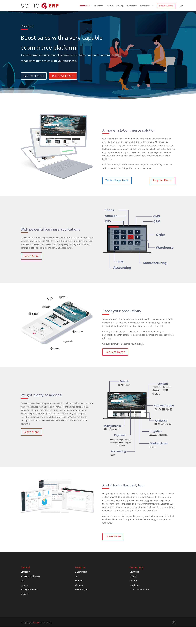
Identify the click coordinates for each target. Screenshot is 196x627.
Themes (79, 585)
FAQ (22, 580)
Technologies (81, 589)
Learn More (31, 256)
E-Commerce (81, 571)
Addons (78, 580)
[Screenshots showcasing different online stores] (57, 178)
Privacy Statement (29, 589)
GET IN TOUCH (33, 76)
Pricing (120, 6)
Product (83, 6)
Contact (24, 585)
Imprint (24, 594)
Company (132, 6)
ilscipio (36, 622)
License (133, 576)
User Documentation (139, 589)
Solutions (98, 6)
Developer (134, 585)
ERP (77, 576)
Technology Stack (117, 180)
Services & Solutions (30, 576)
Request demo (166, 5)
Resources (145, 6)
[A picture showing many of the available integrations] (138, 455)
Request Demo (162, 180)
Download (134, 571)
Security (133, 580)
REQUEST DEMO (63, 76)
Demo (110, 6)
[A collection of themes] (57, 513)
